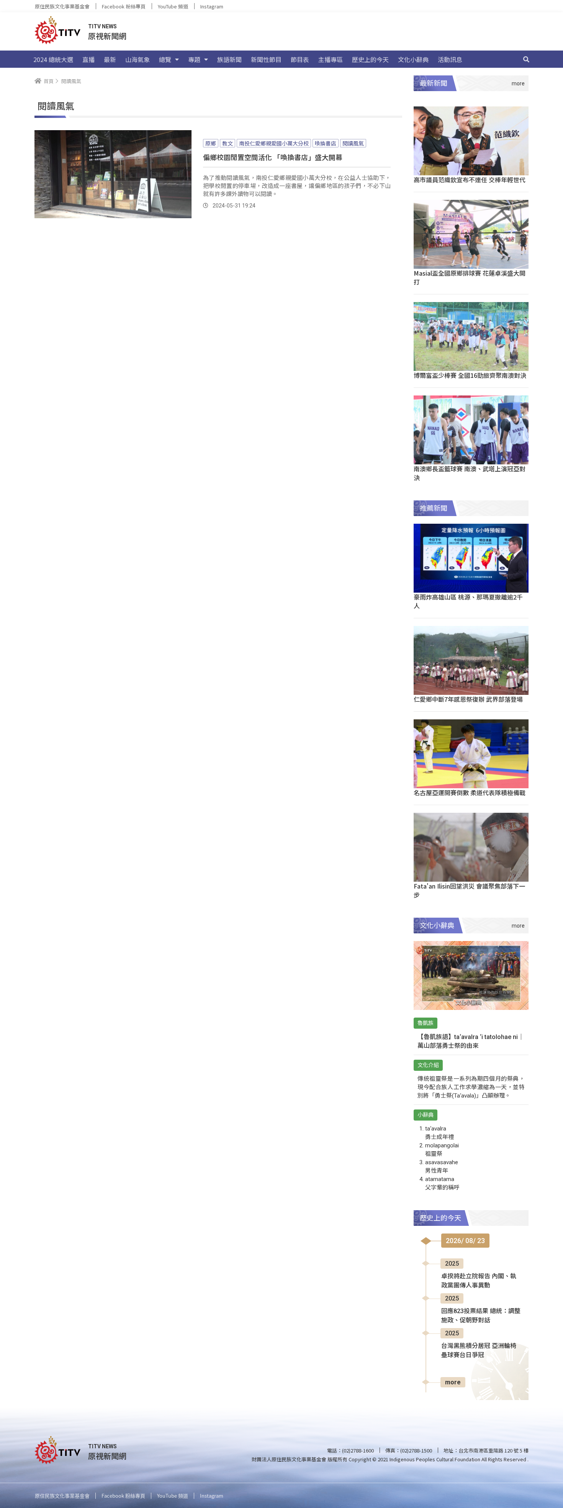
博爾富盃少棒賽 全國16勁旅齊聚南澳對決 (470, 375)
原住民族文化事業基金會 (62, 6)
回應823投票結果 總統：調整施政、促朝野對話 (480, 1315)
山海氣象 (137, 59)
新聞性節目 (266, 59)
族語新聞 (229, 59)
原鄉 (210, 143)
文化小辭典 (413, 59)
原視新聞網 (107, 35)
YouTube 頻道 (173, 6)
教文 (227, 143)
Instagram (211, 6)
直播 (88, 59)
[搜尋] (526, 59)
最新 (110, 59)
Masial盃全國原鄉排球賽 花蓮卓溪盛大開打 (469, 277)
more (453, 1382)
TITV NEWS (102, 26)
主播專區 (330, 59)
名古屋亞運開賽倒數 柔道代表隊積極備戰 (469, 792)
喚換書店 (325, 143)
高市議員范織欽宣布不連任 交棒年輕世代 (469, 179)
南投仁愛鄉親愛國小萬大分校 (274, 143)
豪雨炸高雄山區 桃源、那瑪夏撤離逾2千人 (468, 601)
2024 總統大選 (53, 59)
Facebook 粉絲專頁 (124, 6)
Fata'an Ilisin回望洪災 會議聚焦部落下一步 (469, 890)
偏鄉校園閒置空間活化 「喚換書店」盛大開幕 (272, 157)
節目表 (300, 59)
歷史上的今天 (370, 59)
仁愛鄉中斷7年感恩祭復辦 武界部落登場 (468, 699)
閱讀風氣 (353, 143)
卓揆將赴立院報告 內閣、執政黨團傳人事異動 (478, 1281)
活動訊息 (450, 59)
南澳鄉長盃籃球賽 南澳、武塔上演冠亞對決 (469, 473)
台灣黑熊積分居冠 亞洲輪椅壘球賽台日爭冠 (478, 1350)
